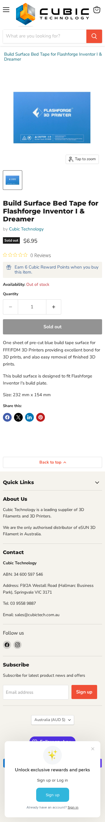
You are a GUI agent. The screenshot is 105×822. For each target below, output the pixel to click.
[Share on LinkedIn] (29, 417)
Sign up (84, 692)
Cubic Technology (26, 229)
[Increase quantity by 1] (53, 307)
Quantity (10, 294)
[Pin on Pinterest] (40, 417)
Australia (49, 719)
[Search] (94, 36)
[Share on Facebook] (7, 417)
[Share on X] (18, 417)
